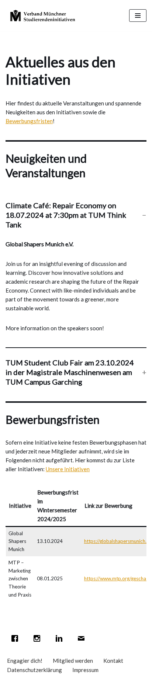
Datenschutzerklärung (34, 669)
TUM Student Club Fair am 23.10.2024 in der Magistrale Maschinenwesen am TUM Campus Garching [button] (70, 372)
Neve (40, 684)
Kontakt (113, 660)
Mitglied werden (73, 660)
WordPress (104, 684)
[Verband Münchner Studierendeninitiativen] (42, 15)
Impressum (85, 669)
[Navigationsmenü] (137, 15)
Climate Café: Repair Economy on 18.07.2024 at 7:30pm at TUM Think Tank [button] (66, 215)
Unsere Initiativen (68, 469)
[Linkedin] (61, 638)
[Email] (83, 638)
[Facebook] (17, 638)
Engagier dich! (24, 660)
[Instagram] (39, 638)
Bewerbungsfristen (29, 121)
